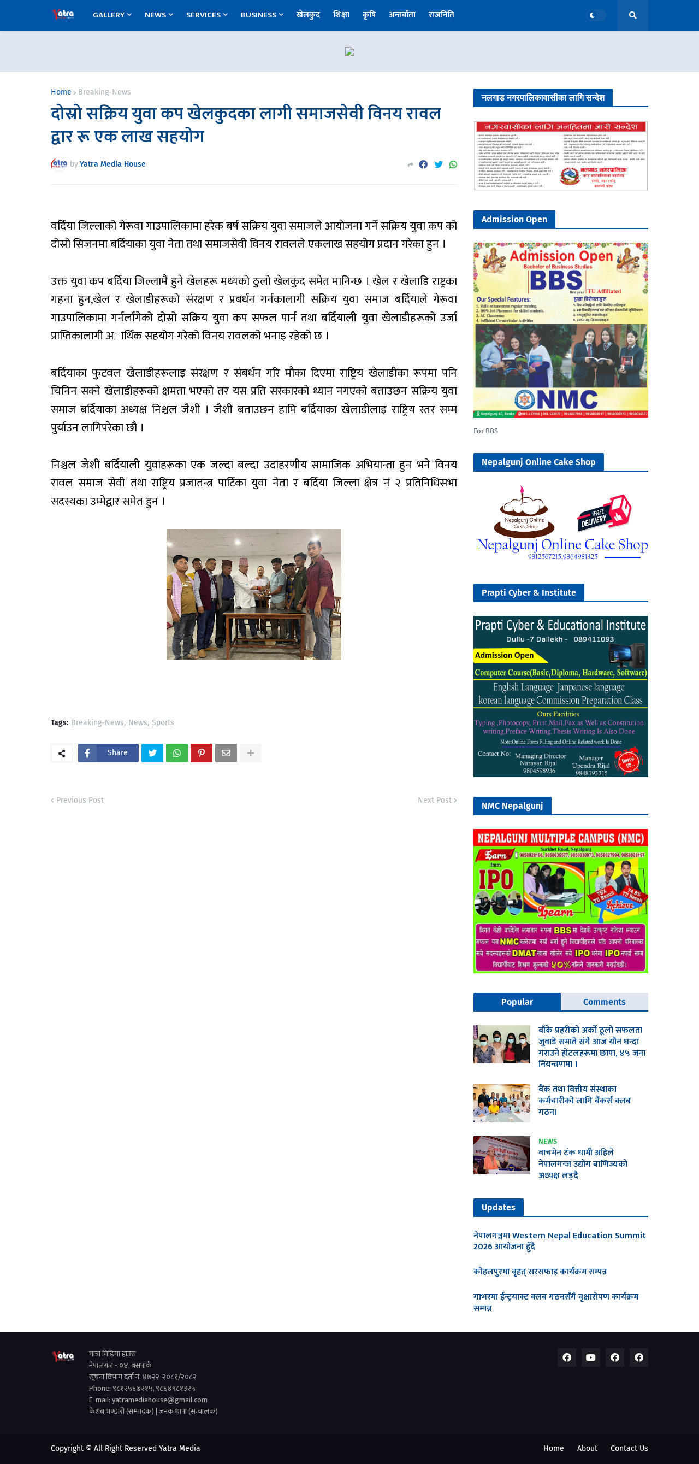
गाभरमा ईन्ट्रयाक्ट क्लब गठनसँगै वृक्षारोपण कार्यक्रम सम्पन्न (555, 1303)
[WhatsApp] (453, 164)
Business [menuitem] (258, 15)
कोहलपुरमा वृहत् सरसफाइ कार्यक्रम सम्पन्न (540, 1272)
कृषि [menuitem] (369, 15)
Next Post (435, 800)
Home (61, 92)
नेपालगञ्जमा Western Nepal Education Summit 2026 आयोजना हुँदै (559, 1242)
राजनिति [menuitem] (441, 15)
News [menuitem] (155, 15)
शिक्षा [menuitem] (341, 15)
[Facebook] (423, 164)
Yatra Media (179, 1448)
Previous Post (80, 800)
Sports (163, 723)
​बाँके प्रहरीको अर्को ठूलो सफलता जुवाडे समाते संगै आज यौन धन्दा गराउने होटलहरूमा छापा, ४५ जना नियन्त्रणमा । (591, 1048)
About (587, 1448)
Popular (517, 1002)
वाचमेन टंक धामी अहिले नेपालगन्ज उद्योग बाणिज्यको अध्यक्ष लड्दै (582, 1164)
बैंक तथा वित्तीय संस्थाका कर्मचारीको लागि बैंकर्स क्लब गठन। (584, 1101)
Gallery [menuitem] (109, 15)
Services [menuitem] (203, 15)
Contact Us (629, 1448)
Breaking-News (104, 92)
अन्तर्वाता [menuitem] (402, 15)
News (137, 723)
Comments (604, 1002)
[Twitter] (438, 164)
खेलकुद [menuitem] (308, 15)
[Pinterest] (201, 753)
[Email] (226, 753)
